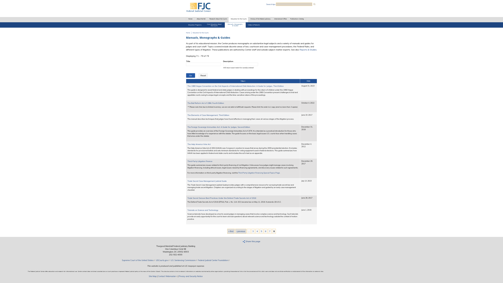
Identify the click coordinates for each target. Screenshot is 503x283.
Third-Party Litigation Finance (199, 161)
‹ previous (240, 231)
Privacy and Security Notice (191, 276)
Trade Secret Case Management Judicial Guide (207, 181)
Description (228, 61)
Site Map (153, 276)
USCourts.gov (163, 260)
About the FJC (201, 19)
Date (308, 81)
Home (190, 19)
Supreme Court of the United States (138, 260)
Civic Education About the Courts (214, 25)
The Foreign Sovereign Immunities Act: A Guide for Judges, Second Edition (218, 127)
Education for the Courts (239, 19)
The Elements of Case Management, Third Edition (208, 115)
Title (188, 61)
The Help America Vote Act (199, 144)
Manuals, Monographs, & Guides (235, 25)
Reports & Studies (308, 49)
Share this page (252, 241)
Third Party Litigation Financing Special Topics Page (259, 173)
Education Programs (195, 25)
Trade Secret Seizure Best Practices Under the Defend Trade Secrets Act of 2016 (221, 198)
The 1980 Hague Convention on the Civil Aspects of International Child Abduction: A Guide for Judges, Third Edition (235, 86)
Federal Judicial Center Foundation (213, 260)
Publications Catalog (297, 19)
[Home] (198, 11)
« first (231, 231)
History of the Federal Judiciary (260, 19)
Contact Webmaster (167, 276)
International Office (280, 19)
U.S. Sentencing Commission (184, 260)
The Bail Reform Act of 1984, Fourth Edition (205, 103)
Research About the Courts (218, 19)
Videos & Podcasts (254, 25)
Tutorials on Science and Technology (202, 210)
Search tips (270, 4)
